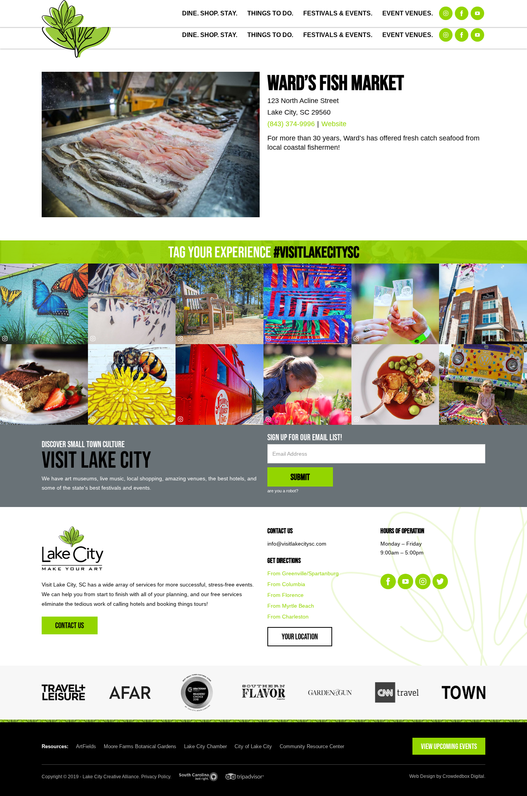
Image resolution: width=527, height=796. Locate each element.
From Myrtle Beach (290, 606)
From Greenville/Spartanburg (303, 573)
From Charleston (288, 616)
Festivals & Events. (337, 13)
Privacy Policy (155, 776)
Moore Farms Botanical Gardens (140, 746)
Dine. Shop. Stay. (209, 13)
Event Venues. (407, 13)
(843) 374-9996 (291, 124)
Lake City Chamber (205, 746)
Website (333, 124)
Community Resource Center (312, 746)
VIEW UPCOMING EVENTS (449, 746)
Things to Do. (270, 13)
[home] (63, 17)
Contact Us (69, 625)
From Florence (285, 595)
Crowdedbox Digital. (464, 776)
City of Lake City (253, 746)
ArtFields (86, 746)
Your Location (300, 636)
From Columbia (286, 584)
